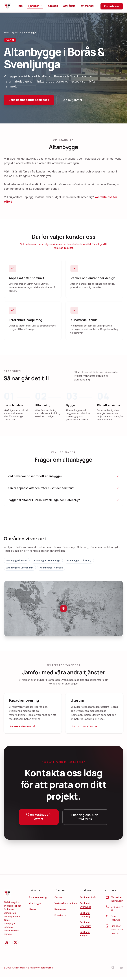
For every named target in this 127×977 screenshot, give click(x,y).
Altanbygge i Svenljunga (46, 560)
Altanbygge (35, 903)
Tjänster (35, 6)
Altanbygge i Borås (16, 560)
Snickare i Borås (88, 897)
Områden (69, 6)
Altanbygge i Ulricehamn (19, 567)
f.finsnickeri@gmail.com (117, 899)
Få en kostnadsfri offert (39, 817)
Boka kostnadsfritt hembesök (29, 99)
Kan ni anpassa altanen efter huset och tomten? (63, 488)
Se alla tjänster (72, 100)
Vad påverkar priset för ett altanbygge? (63, 476)
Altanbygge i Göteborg (79, 560)
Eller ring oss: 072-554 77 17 (85, 817)
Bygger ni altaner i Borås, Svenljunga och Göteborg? (63, 500)
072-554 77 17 (117, 908)
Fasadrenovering (38, 897)
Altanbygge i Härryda (51, 567)
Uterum (32, 909)
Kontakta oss (111, 6)
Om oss (53, 6)
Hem (20, 6)
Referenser (87, 6)
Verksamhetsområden (66, 903)
